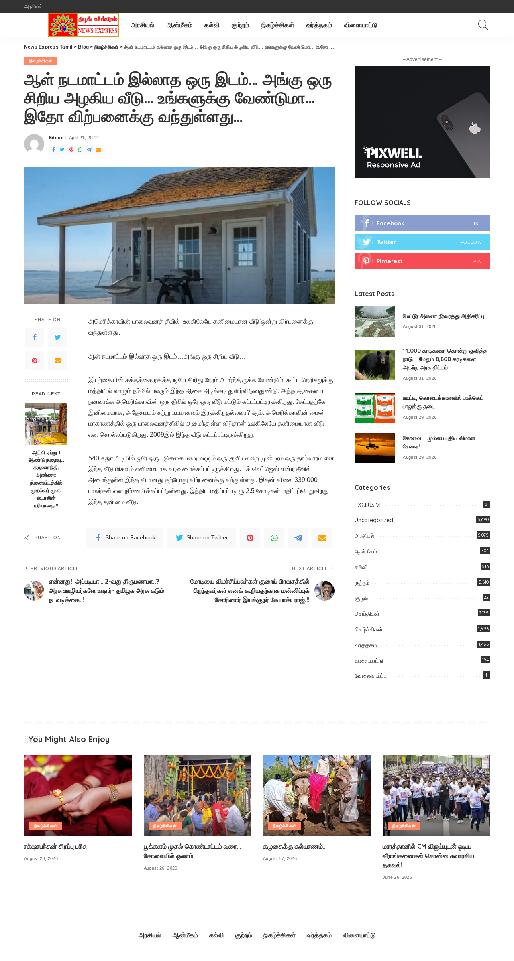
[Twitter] (57, 337)
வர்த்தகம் (366, 645)
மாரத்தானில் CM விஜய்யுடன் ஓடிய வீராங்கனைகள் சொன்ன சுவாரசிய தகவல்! (428, 855)
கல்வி (361, 567)
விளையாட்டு (369, 660)
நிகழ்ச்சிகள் (40, 60)
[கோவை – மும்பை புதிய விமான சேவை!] (375, 448)
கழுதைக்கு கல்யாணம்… (295, 846)
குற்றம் (362, 582)
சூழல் (361, 598)
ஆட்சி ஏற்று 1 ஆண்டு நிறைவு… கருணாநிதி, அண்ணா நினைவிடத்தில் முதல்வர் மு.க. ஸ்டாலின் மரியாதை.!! (46, 479)
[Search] (483, 25)
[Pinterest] (34, 360)
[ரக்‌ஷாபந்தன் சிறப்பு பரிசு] (78, 795)
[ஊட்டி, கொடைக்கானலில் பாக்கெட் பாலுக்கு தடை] (375, 408)
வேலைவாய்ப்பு (371, 675)
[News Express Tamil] (83, 25)
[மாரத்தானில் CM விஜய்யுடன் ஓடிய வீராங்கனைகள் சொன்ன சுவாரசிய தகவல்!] (436, 795)
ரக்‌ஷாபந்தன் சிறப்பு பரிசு (55, 846)
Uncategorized (374, 520)
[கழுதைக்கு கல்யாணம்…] (317, 795)
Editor (56, 138)
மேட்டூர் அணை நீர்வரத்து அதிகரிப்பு (443, 316)
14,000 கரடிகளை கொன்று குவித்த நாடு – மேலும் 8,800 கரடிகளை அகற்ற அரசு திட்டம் (445, 359)
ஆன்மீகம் (366, 551)
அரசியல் (364, 535)
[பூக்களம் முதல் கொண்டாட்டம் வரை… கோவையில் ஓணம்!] (197, 795)
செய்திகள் (367, 613)
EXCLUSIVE (369, 505)
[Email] (57, 360)
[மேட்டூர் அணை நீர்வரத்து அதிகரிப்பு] (375, 321)
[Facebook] (34, 337)
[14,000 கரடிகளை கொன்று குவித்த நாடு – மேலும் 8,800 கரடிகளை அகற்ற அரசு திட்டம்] (375, 365)
